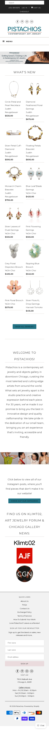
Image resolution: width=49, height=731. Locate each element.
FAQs (24, 605)
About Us (24, 601)
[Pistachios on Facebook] (17, 21)
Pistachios (19, 706)
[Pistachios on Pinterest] (22, 21)
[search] (24, 3)
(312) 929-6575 (14, 8)
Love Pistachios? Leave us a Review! (24, 623)
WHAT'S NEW (24, 72)
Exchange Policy (24, 612)
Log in (24, 8)
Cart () (37, 8)
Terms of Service (25, 616)
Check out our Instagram (24, 501)
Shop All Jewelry (24, 327)
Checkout (24, 12)
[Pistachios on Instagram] (27, 21)
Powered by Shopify (31, 706)
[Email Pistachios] (31, 21)
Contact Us (24, 608)
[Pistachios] (24, 30)
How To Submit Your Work (24, 619)
